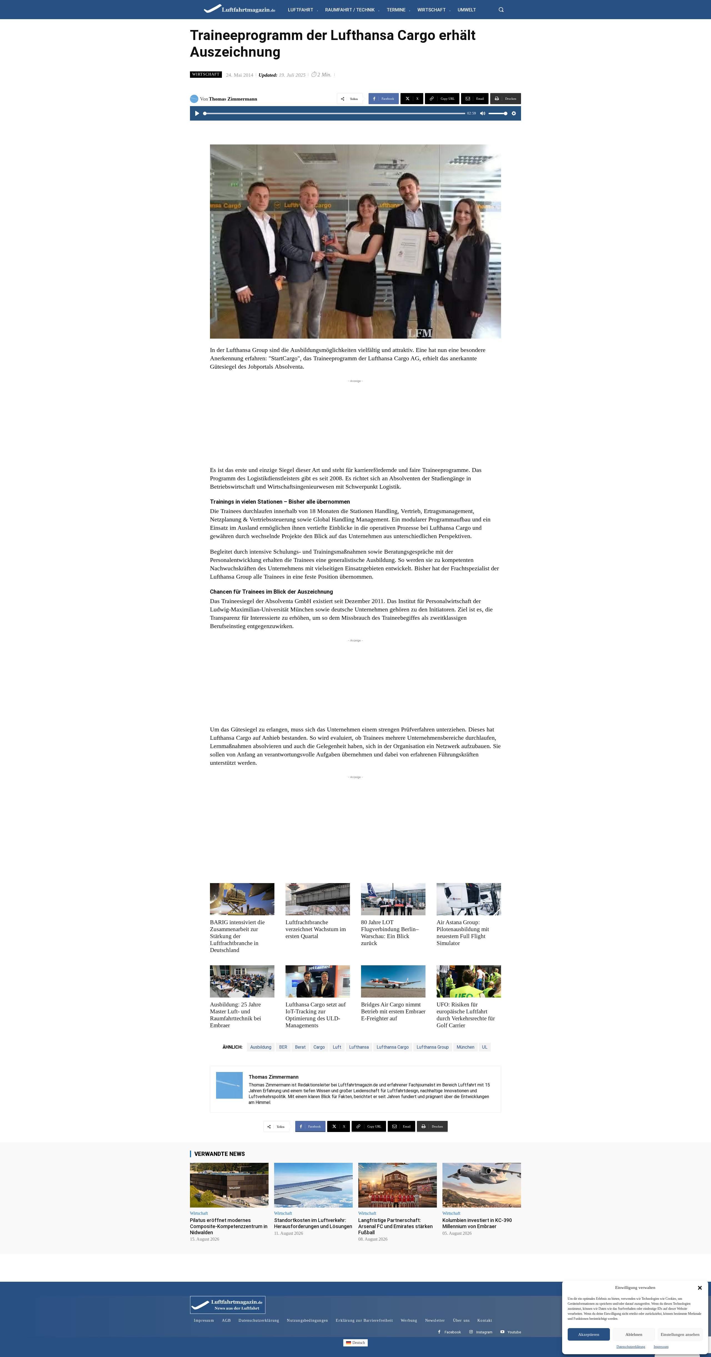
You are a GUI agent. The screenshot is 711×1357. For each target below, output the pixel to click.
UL (484, 1047)
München (465, 1047)
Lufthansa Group (433, 1047)
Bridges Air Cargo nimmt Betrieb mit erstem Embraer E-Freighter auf (393, 1011)
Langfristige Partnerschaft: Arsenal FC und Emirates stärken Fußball (395, 1226)
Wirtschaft (206, 74)
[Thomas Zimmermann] (195, 99)
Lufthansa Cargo (393, 1047)
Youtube (514, 1332)
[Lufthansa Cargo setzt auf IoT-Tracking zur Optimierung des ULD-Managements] (318, 981)
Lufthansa (359, 1047)
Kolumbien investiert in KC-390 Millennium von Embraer (477, 1223)
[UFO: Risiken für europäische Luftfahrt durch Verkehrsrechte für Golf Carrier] (469, 981)
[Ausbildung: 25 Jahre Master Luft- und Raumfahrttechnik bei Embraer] (242, 981)
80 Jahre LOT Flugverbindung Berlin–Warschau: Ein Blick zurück (390, 932)
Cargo (319, 1047)
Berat (300, 1047)
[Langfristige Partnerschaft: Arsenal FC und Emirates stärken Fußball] (397, 1185)
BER (283, 1047)
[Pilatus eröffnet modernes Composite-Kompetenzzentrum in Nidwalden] (229, 1185)
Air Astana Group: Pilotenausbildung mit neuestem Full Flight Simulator (463, 932)
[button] (700, 1288)
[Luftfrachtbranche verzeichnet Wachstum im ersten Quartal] (318, 899)
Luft (337, 1047)
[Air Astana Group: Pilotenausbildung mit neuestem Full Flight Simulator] (469, 899)
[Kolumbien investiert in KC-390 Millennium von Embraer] (481, 1185)
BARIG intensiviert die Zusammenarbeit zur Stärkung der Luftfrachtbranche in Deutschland (237, 936)
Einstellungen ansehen (680, 1334)
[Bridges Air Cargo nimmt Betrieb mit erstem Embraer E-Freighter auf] (393, 981)
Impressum (661, 1347)
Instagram (484, 1332)
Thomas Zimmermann (233, 99)
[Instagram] (471, 1332)
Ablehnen (633, 1334)
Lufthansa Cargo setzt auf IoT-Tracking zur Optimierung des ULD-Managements (316, 1015)
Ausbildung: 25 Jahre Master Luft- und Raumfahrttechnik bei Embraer (235, 1015)
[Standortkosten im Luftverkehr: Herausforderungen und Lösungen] (313, 1185)
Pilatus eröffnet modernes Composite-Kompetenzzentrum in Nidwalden (228, 1226)
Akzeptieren (588, 1334)
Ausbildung (260, 1047)
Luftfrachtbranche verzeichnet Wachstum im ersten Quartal (316, 929)
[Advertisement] (355, 423)
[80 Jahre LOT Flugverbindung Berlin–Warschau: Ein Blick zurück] (393, 899)
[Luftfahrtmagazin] (244, 8)
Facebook (453, 1332)
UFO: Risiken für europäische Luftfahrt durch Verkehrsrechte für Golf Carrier (466, 1015)
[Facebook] (439, 1332)
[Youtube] (502, 1332)
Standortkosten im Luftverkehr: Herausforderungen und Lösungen (313, 1223)
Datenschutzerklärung (631, 1347)
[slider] (334, 113)
